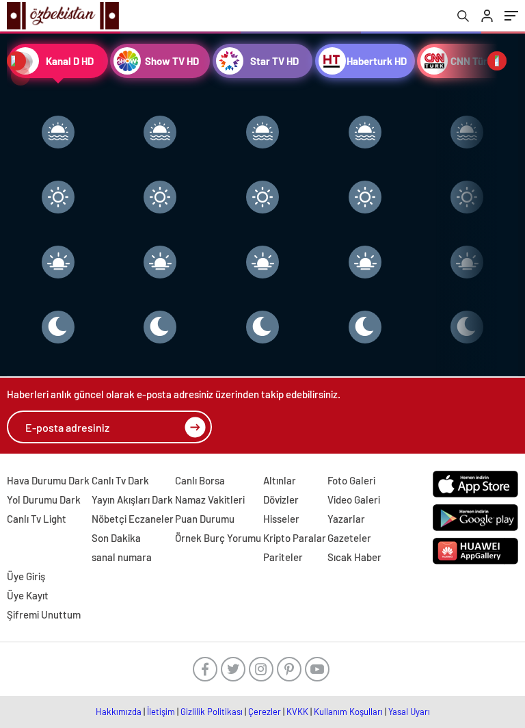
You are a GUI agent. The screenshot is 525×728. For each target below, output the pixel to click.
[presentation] (16, 60)
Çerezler (264, 711)
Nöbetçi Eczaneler (133, 518)
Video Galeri (353, 499)
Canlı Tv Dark (120, 480)
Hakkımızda (119, 711)
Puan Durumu (204, 518)
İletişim (161, 711)
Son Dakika (116, 538)
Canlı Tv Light (36, 518)
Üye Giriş (26, 576)
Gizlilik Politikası (211, 711)
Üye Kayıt (28, 595)
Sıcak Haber (354, 557)
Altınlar (279, 480)
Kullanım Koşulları (348, 711)
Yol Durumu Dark (44, 499)
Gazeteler (349, 538)
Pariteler (283, 557)
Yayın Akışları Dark (132, 499)
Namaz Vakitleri (210, 499)
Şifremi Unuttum (44, 614)
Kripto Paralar (294, 538)
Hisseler (281, 518)
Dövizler (281, 499)
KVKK (297, 711)
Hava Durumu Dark (48, 480)
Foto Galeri (351, 480)
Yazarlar (346, 518)
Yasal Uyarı (409, 711)
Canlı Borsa (200, 480)
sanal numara (122, 557)
